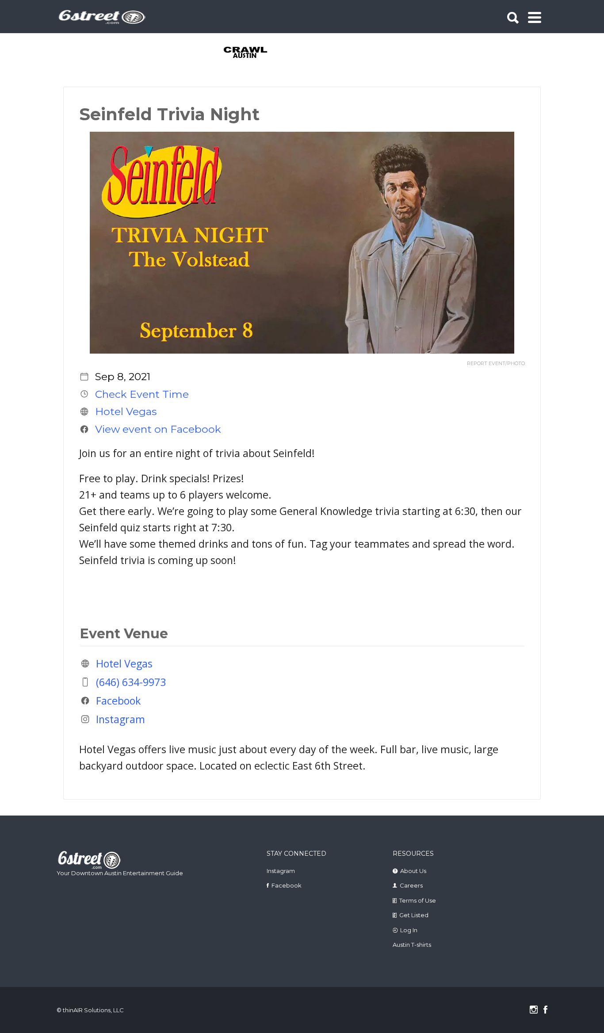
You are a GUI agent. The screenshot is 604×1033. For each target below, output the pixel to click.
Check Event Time (142, 394)
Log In (408, 930)
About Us (413, 870)
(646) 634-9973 (131, 682)
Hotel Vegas (126, 411)
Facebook (118, 701)
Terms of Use (417, 900)
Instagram (120, 719)
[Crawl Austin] (250, 53)
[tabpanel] (250, 53)
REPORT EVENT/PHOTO (496, 363)
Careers (411, 885)
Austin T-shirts (412, 944)
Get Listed (413, 915)
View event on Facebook (158, 429)
